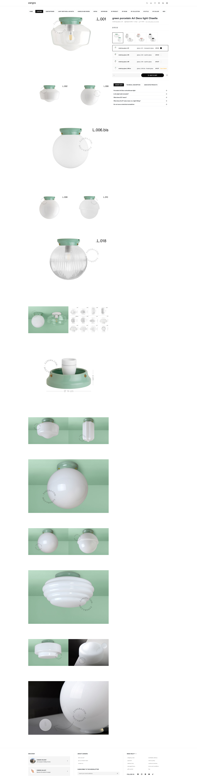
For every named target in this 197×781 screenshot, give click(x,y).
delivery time (131, 763)
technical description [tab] (133, 85)
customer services (152, 763)
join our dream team (83, 760)
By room (124, 11)
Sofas (95, 11)
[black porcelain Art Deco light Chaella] (152, 37)
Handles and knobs (84, 11)
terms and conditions (153, 766)
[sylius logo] (32, 3)
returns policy (151, 760)
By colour (156, 11)
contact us (80, 763)
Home (31, 11)
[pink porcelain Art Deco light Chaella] (140, 37)
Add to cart (153, 75)
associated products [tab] (150, 85)
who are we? (81, 757)
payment (130, 760)
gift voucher (130, 769)
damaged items (131, 766)
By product (114, 11)
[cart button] (163, 3)
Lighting (39, 11)
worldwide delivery (152, 757)
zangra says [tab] (119, 85)
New (164, 11)
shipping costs (131, 757)
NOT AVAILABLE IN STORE (152, 21)
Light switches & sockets (66, 11)
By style (146, 11)
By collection (135, 11)
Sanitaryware (50, 11)
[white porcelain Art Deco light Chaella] (129, 37)
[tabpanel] (141, 97)
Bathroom (104, 11)
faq (149, 769)
